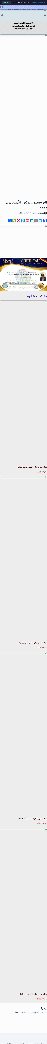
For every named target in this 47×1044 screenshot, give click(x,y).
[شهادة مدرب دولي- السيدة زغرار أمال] (23, 909)
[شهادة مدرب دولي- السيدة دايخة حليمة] (23, 733)
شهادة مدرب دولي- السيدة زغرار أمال (33, 994)
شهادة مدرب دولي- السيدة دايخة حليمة (33, 818)
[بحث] (2, 15)
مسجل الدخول (30, 1012)
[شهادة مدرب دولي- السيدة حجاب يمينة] (23, 557)
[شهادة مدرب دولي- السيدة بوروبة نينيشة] (23, 381)
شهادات (21, 213)
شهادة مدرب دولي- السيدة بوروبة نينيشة (32, 467)
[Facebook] (1, 7)
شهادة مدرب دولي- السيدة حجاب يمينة (33, 643)
